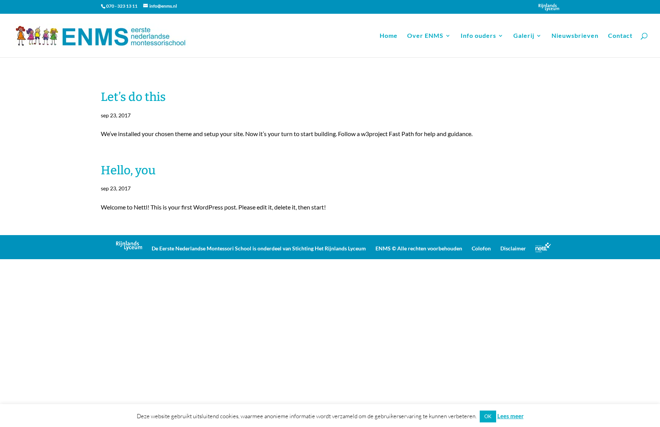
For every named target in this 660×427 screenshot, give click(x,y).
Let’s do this (133, 97)
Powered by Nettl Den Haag (543, 247)
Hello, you (128, 170)
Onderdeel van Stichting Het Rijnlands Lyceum (549, 7)
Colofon (481, 248)
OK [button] (488, 416)
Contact (620, 36)
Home (389, 36)
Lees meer (510, 415)
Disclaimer (513, 248)
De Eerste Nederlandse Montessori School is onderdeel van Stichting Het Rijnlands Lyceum (259, 248)
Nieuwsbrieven (575, 36)
